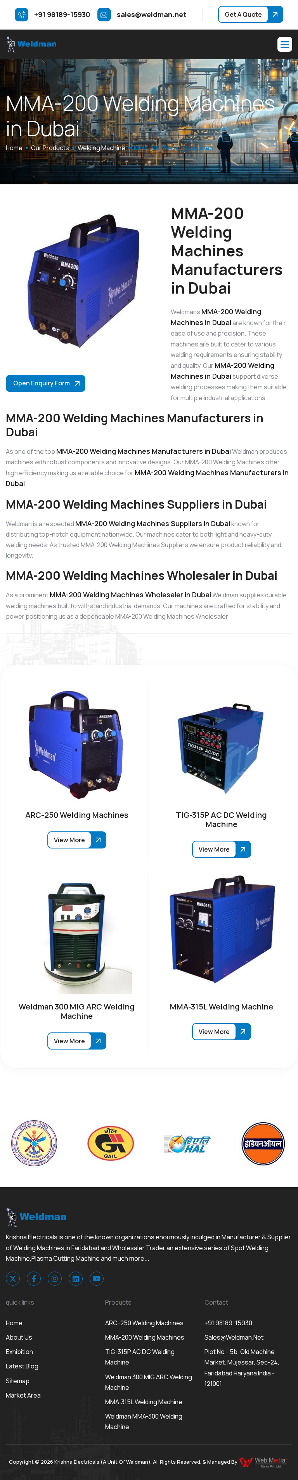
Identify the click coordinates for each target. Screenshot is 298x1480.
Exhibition (19, 1351)
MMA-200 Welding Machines (144, 1337)
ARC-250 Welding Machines (144, 1323)
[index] (31, 44)
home (14, 147)
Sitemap (17, 1381)
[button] (284, 44)
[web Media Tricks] (264, 1461)
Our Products (50, 147)
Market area (23, 1395)
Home (14, 1323)
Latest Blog (22, 1366)
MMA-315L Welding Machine (143, 1402)
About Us (19, 1337)
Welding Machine (101, 147)
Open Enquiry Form (41, 383)
